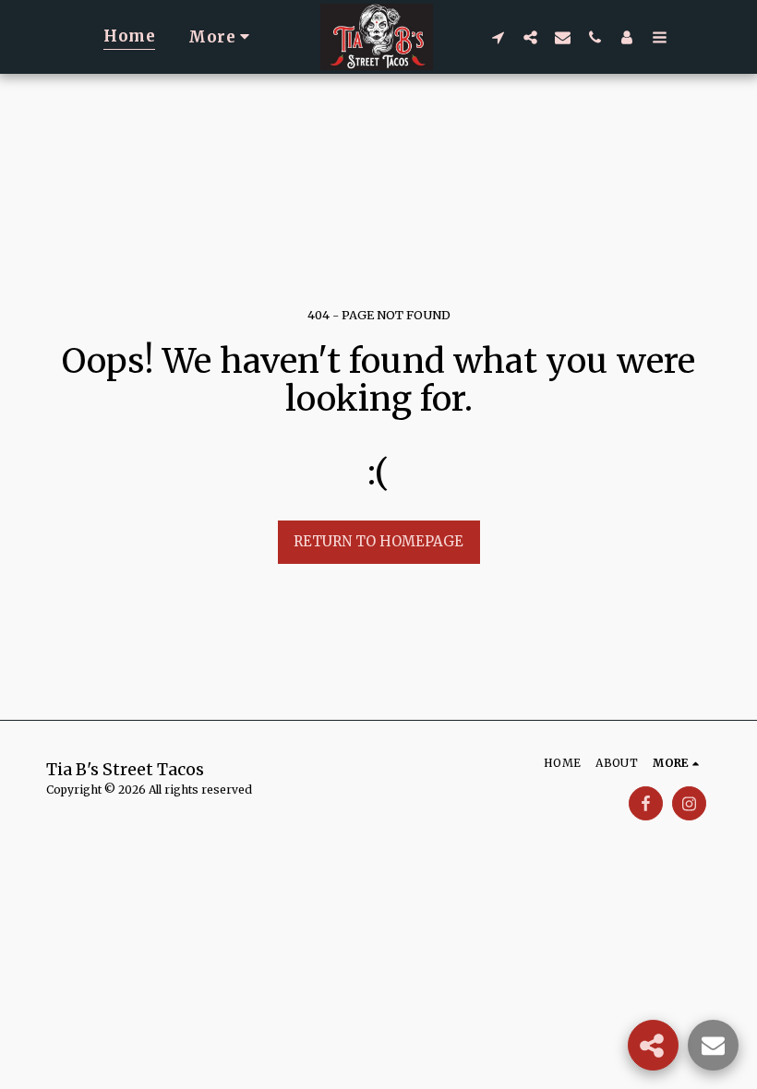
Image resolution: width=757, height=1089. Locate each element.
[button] (498, 37)
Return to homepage (378, 541)
